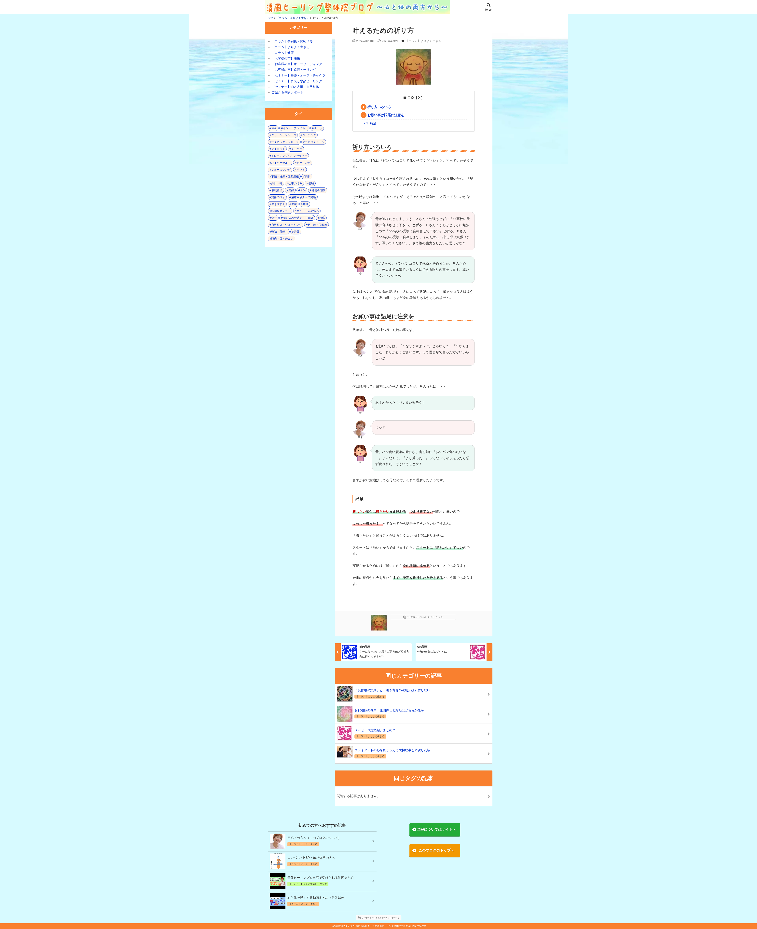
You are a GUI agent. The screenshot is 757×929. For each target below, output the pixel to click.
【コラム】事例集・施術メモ (292, 41)
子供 (303, 190)
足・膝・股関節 (317, 224)
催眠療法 (276, 190)
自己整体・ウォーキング (286, 224)
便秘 (311, 183)
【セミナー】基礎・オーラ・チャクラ (298, 75)
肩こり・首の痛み (308, 211)
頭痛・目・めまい (282, 238)
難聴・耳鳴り (279, 231)
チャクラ (296, 148)
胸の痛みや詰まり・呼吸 (298, 217)
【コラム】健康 (283, 52)
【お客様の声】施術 (286, 58)
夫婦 (291, 190)
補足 (370, 123)
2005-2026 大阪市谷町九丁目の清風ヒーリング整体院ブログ (375, 926)
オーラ (318, 128)
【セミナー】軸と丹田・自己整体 (295, 87)
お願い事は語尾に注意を (383, 115)
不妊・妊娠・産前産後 (285, 176)
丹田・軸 (276, 183)
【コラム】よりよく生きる (423, 41)
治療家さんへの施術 (303, 197)
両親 (307, 176)
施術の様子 (278, 197)
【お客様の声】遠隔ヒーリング (294, 69)
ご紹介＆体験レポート (287, 92)
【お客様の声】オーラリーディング (297, 64)
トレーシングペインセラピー (289, 155)
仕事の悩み (295, 183)
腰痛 (322, 217)
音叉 (296, 231)
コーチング (309, 135)
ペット (301, 169)
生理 (294, 204)
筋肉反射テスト (281, 211)
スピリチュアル (314, 142)
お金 (274, 128)
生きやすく (278, 204)
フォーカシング (281, 169)
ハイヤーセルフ (281, 162)
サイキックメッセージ (285, 142)
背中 (274, 217)
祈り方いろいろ (377, 107)
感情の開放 (318, 190)
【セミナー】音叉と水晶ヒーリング (297, 81)
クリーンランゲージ (283, 135)
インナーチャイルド (295, 128)
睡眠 (305, 204)
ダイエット (278, 148)
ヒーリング (303, 162)
